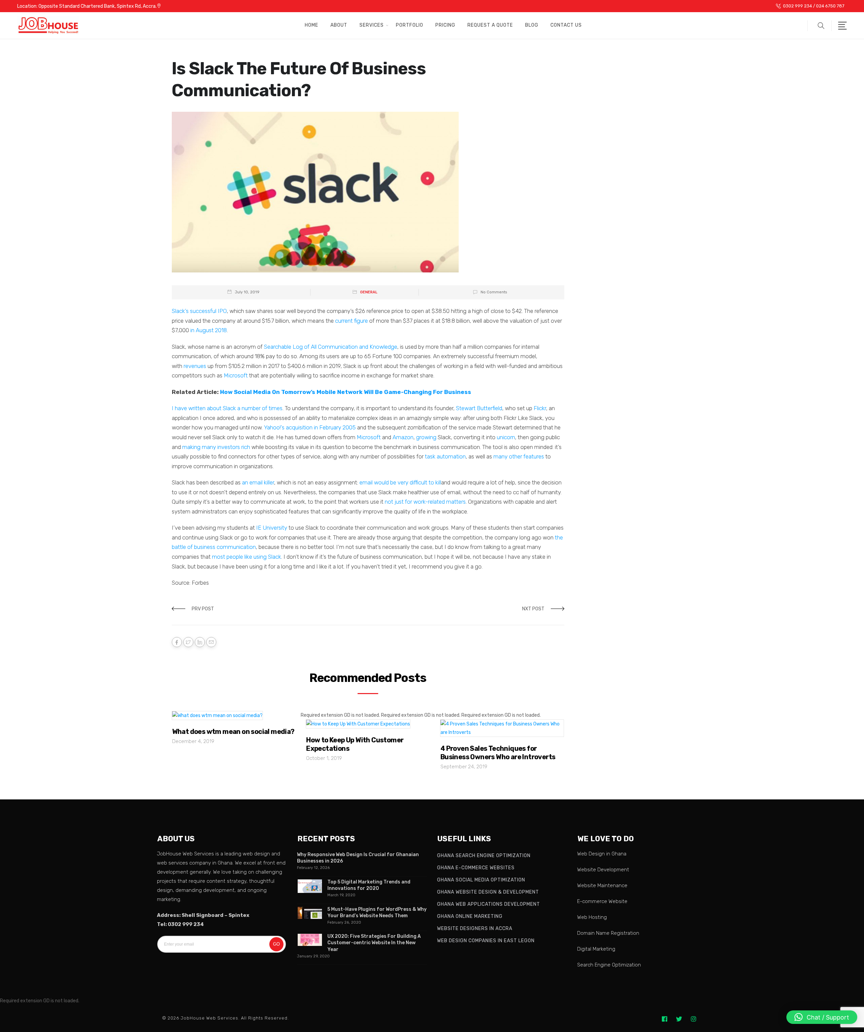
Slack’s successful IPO (199, 311)
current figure (351, 320)
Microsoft (236, 375)
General (368, 292)
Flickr (540, 408)
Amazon (403, 437)
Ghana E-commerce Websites (476, 868)
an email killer (258, 482)
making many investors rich (216, 447)
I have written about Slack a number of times (227, 408)
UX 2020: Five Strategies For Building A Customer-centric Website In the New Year (374, 942)
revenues (195, 366)
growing (426, 437)
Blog (531, 25)
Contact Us (566, 25)
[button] (819, 25)
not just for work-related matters (425, 501)
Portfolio (409, 25)
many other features (518, 456)
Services (371, 25)
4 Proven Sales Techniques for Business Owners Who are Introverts (498, 752)
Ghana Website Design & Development (488, 892)
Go (276, 944)
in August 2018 (208, 330)
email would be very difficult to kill (400, 482)
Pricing (445, 25)
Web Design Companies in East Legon (486, 941)
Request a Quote (490, 25)
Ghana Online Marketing (470, 916)
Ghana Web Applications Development (488, 904)
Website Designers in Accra (474, 928)
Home (311, 25)
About (338, 25)
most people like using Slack (246, 556)
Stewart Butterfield (479, 408)
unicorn (506, 437)
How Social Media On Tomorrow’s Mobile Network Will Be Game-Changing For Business (345, 392)
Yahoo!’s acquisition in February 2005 (310, 427)
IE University (271, 527)
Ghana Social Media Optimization (481, 880)
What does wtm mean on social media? (233, 731)
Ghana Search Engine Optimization (484, 855)
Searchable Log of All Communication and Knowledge (330, 346)
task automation (445, 456)
